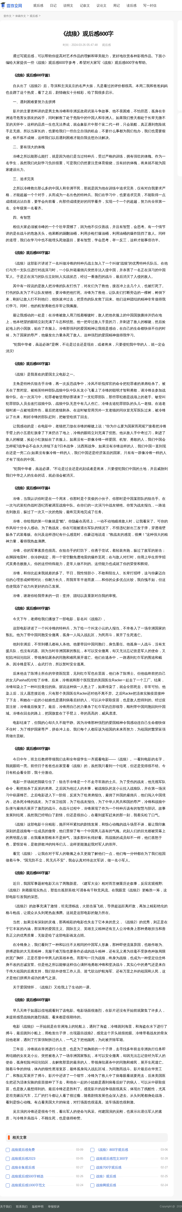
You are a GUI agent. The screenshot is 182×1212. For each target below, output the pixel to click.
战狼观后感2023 (23, 1158)
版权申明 (38, 1206)
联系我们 (22, 1206)
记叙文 (85, 5)
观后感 (38, 5)
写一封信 (149, 5)
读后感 (131, 5)
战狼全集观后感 (23, 1167)
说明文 (68, 5)
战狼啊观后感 (106, 1185)
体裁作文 (20, 16)
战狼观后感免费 (23, 1150)
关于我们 (6, 1206)
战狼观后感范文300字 (112, 1158)
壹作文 (8, 16)
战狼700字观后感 (108, 1167)
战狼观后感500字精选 (28, 1176)
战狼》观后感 (106, 1176)
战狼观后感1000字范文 (28, 1185)
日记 (53, 5)
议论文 (102, 5)
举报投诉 (53, 1206)
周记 (116, 5)
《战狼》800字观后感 (112, 1150)
